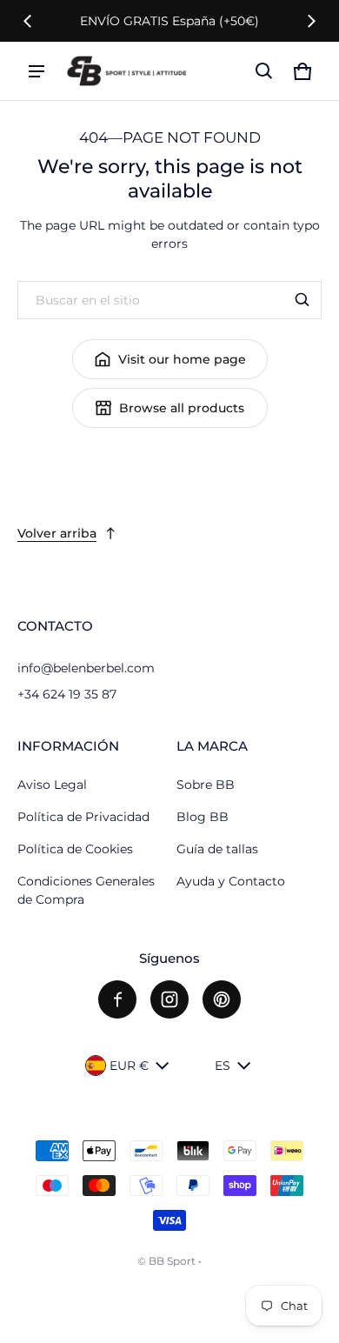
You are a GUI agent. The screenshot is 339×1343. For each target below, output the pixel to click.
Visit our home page (182, 359)
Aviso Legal (52, 784)
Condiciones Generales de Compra (86, 890)
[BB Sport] (127, 71)
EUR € (129, 1065)
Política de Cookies (75, 849)
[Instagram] (169, 999)
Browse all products (181, 408)
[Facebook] (117, 999)
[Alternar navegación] (36, 71)
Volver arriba (56, 533)
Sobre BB (205, 784)
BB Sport (172, 1260)
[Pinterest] (222, 999)
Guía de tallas (217, 849)
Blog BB (202, 817)
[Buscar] (302, 300)
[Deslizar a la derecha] (311, 20)
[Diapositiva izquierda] (27, 20)
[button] (264, 71)
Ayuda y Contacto (230, 881)
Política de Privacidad (83, 817)
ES (222, 1065)
